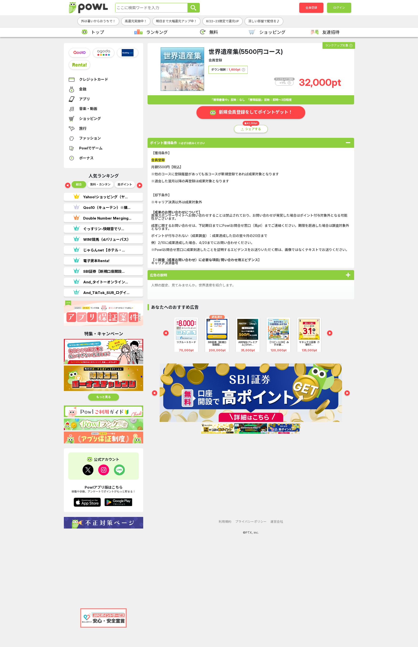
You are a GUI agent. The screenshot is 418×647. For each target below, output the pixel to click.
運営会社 (276, 521)
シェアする (253, 129)
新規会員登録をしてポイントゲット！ (256, 112)
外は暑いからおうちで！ (98, 21)
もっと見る (103, 397)
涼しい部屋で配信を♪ (264, 21)
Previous (67, 185)
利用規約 (225, 521)
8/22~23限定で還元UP (222, 21)
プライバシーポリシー (251, 521)
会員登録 (311, 7)
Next (139, 185)
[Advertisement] (103, 566)
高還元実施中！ (136, 21)
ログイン (339, 7)
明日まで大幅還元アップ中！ (176, 21)
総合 (79, 184)
